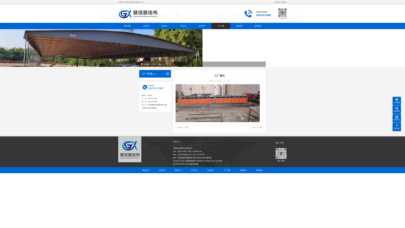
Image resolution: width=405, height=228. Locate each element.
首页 (152, 64)
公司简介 (278, 2)
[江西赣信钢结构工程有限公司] (138, 13)
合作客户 (202, 26)
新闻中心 (164, 26)
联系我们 (284, 2)
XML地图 (189, 164)
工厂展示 (186, 127)
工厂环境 (220, 26)
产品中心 (183, 26)
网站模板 (195, 164)
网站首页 (127, 26)
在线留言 (239, 26)
